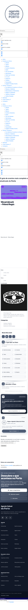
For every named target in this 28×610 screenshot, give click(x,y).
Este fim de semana (18, 526)
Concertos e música (5, 535)
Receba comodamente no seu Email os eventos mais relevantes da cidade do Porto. (13, 440)
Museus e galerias (4, 562)
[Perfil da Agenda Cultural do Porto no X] (10, 517)
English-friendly (18, 548)
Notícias (5, 97)
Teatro (7, 64)
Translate (11, 602)
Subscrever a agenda (15, 494)
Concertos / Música (8, 324)
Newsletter (17, 580)
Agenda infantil (17, 530)
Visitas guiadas (17, 566)
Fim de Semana (9, 71)
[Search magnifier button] (1, 34)
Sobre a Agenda (18, 585)
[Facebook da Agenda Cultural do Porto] (6, 517)
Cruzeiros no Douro (18, 557)
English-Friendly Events (11, 83)
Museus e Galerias (10, 89)
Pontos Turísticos (7, 85)
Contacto (5, 101)
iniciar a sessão (9, 465)
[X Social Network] (6, 336)
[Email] (13, 336)
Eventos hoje (3, 526)
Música (7, 66)
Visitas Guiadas (9, 96)
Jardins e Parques (10, 94)
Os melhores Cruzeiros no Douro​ (13, 87)
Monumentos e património (20, 562)
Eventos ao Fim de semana (9, 326)
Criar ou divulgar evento (19, 576)
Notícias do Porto (4, 576)
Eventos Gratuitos (10, 68)
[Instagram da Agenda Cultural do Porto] (2, 517)
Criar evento (15, 498)
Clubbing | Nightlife (8, 323)
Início (4, 59)
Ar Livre (7, 76)
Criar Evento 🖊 (7, 99)
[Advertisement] (14, 221)
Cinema (7, 80)
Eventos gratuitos (4, 530)
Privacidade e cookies (5, 595)
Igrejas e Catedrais (10, 92)
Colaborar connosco (5, 580)
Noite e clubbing (4, 548)
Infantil (7, 62)
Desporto (7, 78)
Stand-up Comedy (10, 75)
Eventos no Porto (7, 61)
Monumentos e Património (12, 90)
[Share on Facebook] (3, 336)
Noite (6, 70)
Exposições (8, 82)
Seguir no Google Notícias (15, 490)
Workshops (8, 73)
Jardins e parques (4, 566)
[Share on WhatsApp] (10, 336)
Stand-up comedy (4, 543)
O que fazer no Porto (5, 557)
